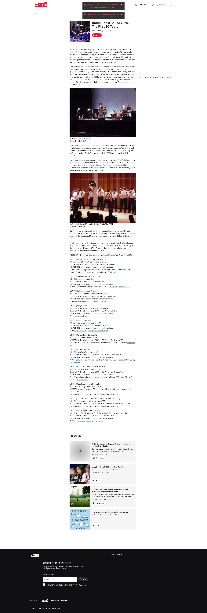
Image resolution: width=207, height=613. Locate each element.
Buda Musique (82, 379)
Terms (48, 587)
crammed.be (77, 362)
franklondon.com (99, 301)
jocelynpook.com (81, 316)
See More (63, 569)
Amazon (125, 269)
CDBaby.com (112, 272)
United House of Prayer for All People (99, 165)
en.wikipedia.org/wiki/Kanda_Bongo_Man (91, 330)
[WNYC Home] (41, 4)
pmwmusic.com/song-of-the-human (88, 421)
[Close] (121, 4)
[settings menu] (171, 5)
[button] (103, 451)
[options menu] (105, 35)
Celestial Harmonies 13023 (119, 287)
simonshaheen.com (82, 301)
